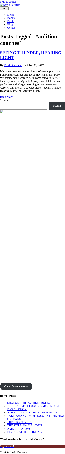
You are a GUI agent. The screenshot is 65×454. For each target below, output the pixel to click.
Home (10, 14)
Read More (6, 96)
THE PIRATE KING (19, 422)
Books (11, 17)
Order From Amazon (16, 386)
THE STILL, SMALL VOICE (25, 425)
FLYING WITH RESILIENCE (25, 431)
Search (4, 100)
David (10, 21)
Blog (10, 24)
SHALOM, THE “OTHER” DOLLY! (29, 402)
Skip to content (8, 1)
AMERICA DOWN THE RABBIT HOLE (32, 412)
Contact (11, 27)
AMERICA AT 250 (19, 428)
